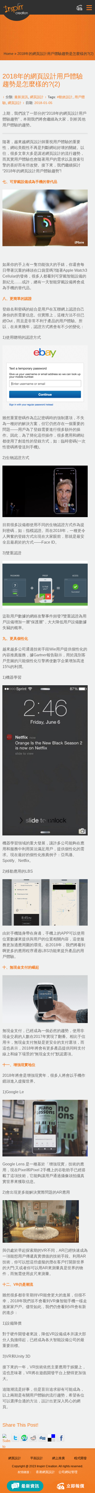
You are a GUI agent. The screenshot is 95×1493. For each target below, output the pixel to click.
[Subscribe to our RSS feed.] (6, 1438)
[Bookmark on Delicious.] (51, 1438)
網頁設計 (37, 97)
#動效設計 (65, 97)
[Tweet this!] (15, 1438)
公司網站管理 (67, 1472)
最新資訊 (21, 97)
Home (8, 54)
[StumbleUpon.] (24, 1438)
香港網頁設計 (45, 1472)
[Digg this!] (42, 1438)
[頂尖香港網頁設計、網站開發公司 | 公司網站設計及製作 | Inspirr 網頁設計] (41, 11)
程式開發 (80, 1458)
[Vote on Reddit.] (33, 1438)
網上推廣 (58, 1458)
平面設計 (36, 1458)
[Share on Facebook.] (60, 1438)
